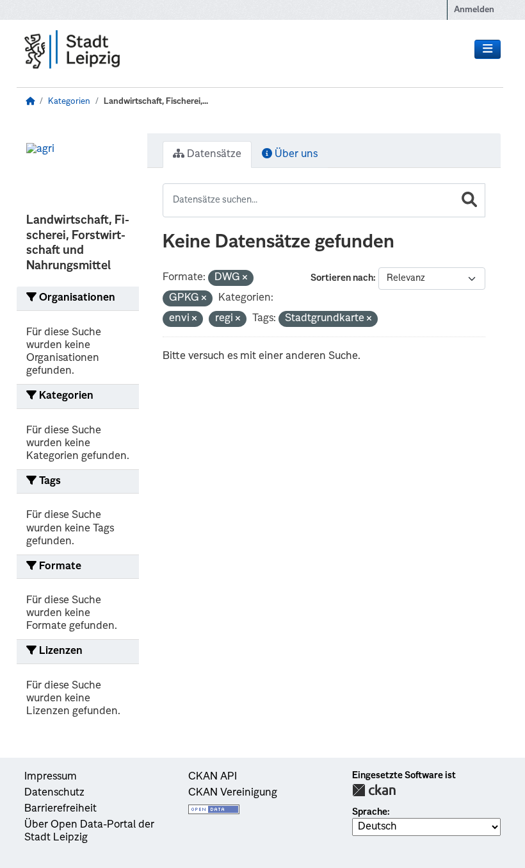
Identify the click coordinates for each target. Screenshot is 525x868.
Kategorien (69, 101)
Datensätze (212, 154)
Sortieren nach (342, 278)
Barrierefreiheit (60, 809)
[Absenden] (469, 200)
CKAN (374, 790)
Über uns (295, 154)
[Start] (30, 101)
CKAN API (212, 777)
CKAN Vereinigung (232, 793)
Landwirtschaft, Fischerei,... (156, 101)
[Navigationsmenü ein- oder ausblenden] (487, 49)
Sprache (369, 812)
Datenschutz (54, 793)
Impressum (50, 777)
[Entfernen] (245, 278)
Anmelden (474, 10)
